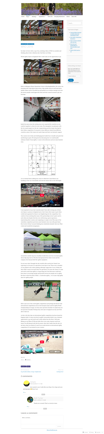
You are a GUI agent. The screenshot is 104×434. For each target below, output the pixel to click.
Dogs (27, 16)
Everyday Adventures (59, 16)
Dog (29, 366)
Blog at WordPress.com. (52, 430)
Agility (24, 366)
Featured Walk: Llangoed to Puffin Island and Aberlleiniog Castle (75, 34)
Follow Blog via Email (74, 66)
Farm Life (50, 16)
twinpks (33, 382)
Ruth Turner (31, 44)
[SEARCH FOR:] (74, 23)
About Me (74, 16)
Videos (68, 16)
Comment (59, 426)
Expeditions (42, 16)
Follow (70, 80)
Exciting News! (60, 370)
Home (22, 16)
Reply (43, 394)
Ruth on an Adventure (35, 7)
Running (34, 16)
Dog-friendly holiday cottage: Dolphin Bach (31, 370)
